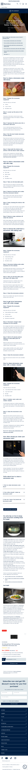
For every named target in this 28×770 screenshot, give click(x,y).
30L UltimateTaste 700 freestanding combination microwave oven (11, 644)
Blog (4, 7)
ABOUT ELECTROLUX (5, 739)
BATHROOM (3, 723)
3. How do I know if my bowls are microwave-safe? (12, 500)
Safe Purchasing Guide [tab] (14, 1)
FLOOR (2, 716)
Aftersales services (5, 729)
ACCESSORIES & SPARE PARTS (7, 726)
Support (3, 733)
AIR (2, 719)
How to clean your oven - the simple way (14, 576)
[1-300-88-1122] (25, 767)
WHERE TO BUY (4, 749)
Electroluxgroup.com (6, 760)
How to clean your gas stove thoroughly (13, 581)
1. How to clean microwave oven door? (12, 485)
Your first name (4, 692)
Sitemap (10, 766)
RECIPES (2, 753)
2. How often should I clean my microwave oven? (11, 493)
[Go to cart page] (23, 4)
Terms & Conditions (6, 764)
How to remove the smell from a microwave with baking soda (13, 46)
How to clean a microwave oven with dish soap (13, 42)
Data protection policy (14, 764)
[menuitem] (6, 4)
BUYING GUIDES (4, 736)
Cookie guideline (5, 766)
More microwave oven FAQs (10, 509)
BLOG (2, 746)
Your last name (16, 692)
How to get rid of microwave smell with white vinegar (14, 48)
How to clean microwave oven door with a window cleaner (14, 51)
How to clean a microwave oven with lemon (12, 40)
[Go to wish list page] (20, 4)
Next (26, 11)
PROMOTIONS (4, 743)
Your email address (5, 696)
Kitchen (3, 710)
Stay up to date (14, 703)
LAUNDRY (3, 713)
